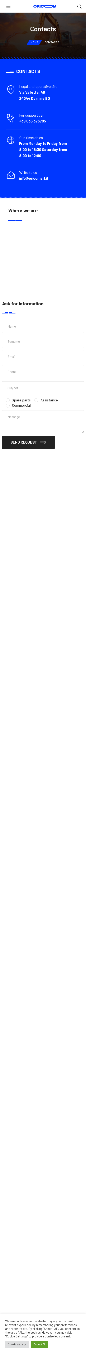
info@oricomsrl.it (33, 178)
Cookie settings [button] (17, 1344)
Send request (23, 442)
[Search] (79, 6)
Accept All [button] (40, 1344)
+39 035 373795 (32, 121)
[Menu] (8, 6)
